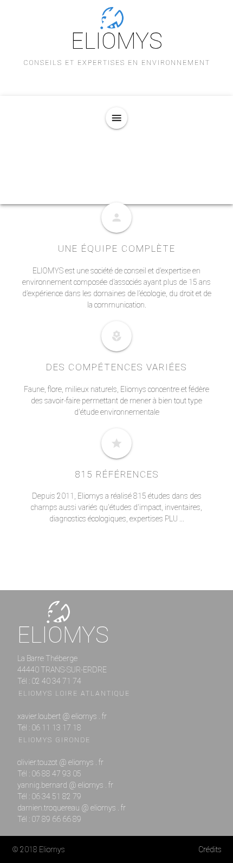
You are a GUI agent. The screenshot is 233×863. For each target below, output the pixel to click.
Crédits (210, 849)
